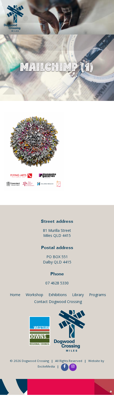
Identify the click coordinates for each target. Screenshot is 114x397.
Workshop (34, 294)
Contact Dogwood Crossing (58, 301)
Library (78, 294)
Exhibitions (58, 294)
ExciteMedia (46, 366)
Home (15, 294)
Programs (97, 294)
